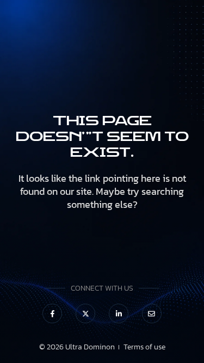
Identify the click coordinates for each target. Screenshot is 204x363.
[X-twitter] (85, 313)
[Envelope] (152, 313)
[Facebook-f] (52, 313)
